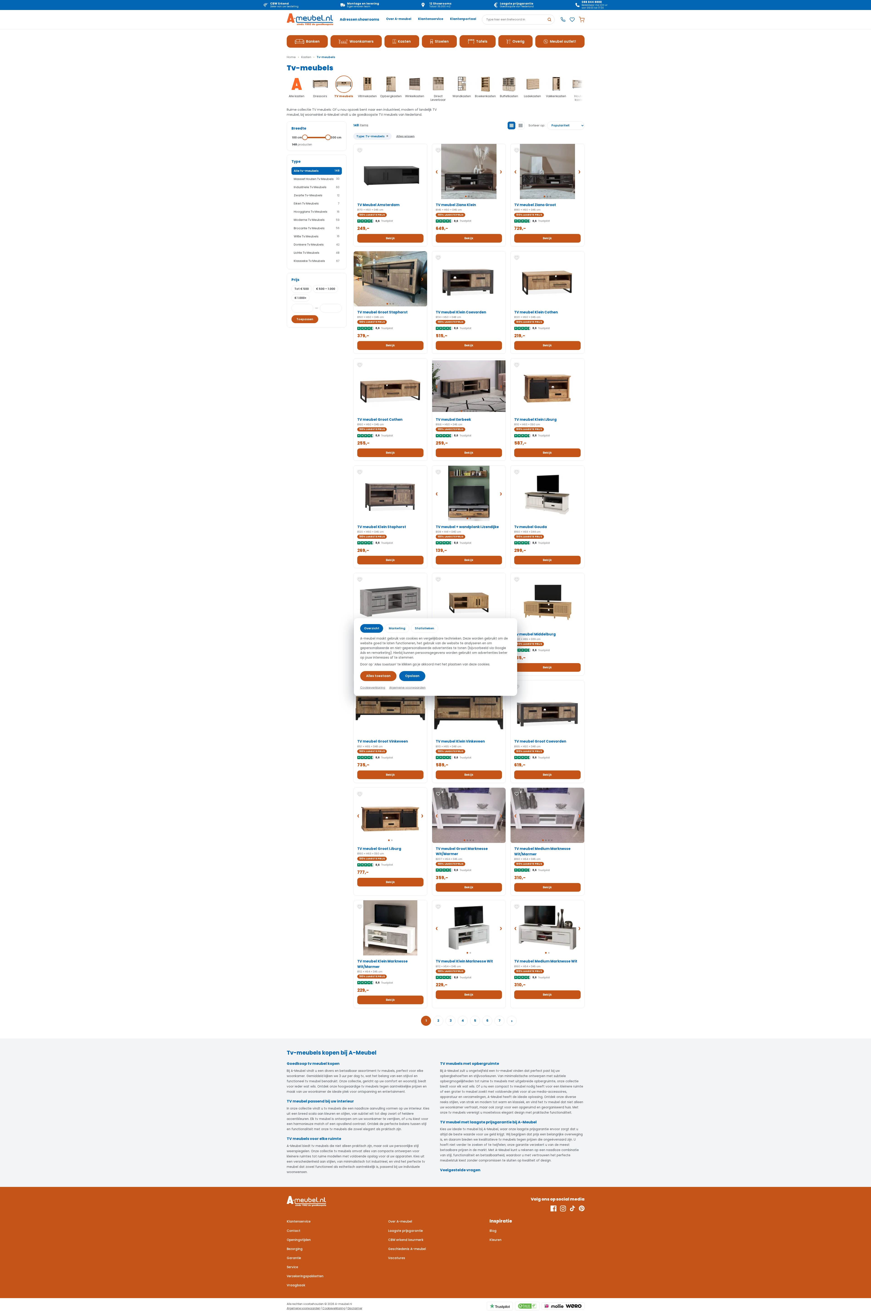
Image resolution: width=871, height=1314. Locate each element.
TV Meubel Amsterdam (378, 204)
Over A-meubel (398, 19)
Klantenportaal (463, 19)
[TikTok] (572, 1208)
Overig (518, 41)
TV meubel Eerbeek (453, 419)
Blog (493, 1231)
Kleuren (495, 1240)
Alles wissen (405, 136)
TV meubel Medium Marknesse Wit (545, 961)
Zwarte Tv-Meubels (317, 195)
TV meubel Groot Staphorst (382, 312)
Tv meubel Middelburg (535, 634)
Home (291, 57)
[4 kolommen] (520, 125)
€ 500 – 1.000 (325, 289)
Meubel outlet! (563, 41)
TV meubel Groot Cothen (379, 419)
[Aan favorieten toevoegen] (359, 150)
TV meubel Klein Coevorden (461, 312)
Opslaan (412, 676)
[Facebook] (553, 1208)
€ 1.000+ (300, 298)
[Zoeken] (549, 19)
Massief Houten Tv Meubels (317, 179)
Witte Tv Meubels (317, 236)
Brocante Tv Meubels (317, 228)
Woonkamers (362, 41)
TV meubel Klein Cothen (536, 312)
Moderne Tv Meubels (317, 220)
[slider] (305, 137)
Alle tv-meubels (317, 171)
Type (296, 161)
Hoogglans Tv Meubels (317, 211)
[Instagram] (563, 1208)
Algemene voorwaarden (303, 1308)
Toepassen (304, 319)
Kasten (404, 41)
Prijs (295, 279)
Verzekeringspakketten (305, 1276)
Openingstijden (299, 1240)
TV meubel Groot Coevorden (540, 741)
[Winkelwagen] (582, 19)
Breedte (298, 128)
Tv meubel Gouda (530, 526)
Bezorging (295, 1249)
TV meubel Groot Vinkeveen (382, 741)
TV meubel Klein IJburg (535, 419)
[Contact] (562, 19)
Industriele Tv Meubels (317, 187)
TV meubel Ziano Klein (456, 204)
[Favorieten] (572, 19)
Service (292, 1267)
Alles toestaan (378, 676)
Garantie (294, 1258)
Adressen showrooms (359, 19)
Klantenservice (430, 19)
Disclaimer (354, 1308)
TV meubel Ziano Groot (535, 204)
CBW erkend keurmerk (405, 1240)
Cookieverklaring (333, 1308)
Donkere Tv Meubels (317, 244)
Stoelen (442, 41)
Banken (313, 41)
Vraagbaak (296, 1285)
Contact (293, 1231)
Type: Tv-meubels (372, 136)
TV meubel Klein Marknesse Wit (464, 961)
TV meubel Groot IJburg (379, 848)
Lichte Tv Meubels (317, 253)
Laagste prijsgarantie (405, 1231)
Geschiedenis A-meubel (407, 1249)
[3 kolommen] (511, 125)
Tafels (481, 41)
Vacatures (396, 1258)
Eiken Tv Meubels (317, 203)
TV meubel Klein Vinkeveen (460, 741)
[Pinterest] (582, 1208)
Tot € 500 (301, 289)
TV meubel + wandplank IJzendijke (467, 526)
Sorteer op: (536, 125)
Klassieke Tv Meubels (317, 261)
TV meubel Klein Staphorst (381, 526)
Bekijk (390, 238)
